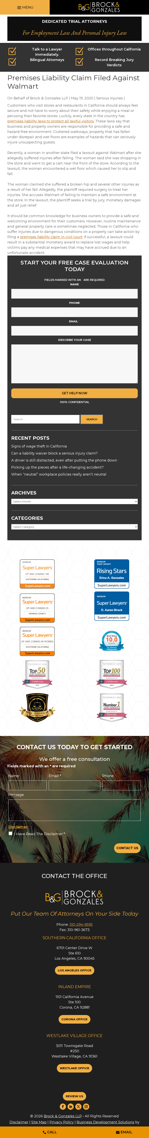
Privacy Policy (61, 1122)
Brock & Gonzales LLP (49, 98)
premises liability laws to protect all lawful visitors (50, 121)
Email (74, 321)
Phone (74, 303)
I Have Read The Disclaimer (39, 834)
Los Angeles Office (74, 970)
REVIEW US (74, 1096)
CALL (52, 1132)
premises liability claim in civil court (51, 237)
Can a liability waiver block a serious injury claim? (54, 453)
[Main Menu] (24, 7)
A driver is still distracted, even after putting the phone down (64, 460)
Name (74, 284)
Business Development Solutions (105, 1122)
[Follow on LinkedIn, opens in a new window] (71, 1107)
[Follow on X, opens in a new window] (78, 1107)
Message (16, 795)
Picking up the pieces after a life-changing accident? (57, 467)
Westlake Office (74, 1068)
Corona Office (74, 1019)
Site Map (39, 1122)
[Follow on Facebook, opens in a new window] (63, 1107)
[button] (131, 1127)
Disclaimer (17, 827)
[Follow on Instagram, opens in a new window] (86, 1107)
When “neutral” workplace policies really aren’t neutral (58, 474)
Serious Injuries (109, 98)
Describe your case (74, 340)
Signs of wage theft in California (39, 446)
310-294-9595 (81, 924)
